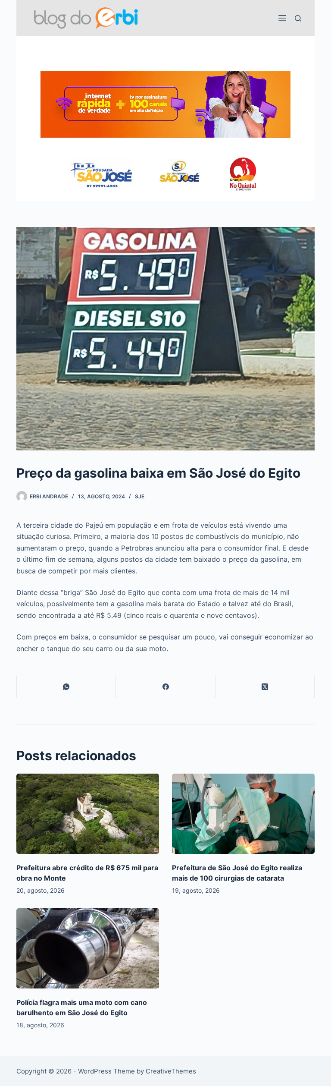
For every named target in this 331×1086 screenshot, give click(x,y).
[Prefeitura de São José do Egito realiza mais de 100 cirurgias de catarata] (243, 814)
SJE (139, 496)
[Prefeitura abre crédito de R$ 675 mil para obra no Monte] (87, 814)
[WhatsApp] (66, 687)
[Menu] (282, 18)
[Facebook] (165, 687)
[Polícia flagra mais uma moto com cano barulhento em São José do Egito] (87, 948)
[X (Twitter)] (265, 687)
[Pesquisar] (298, 18)
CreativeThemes (171, 1071)
